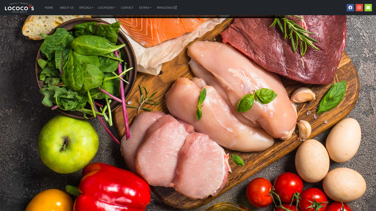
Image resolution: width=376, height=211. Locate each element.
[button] (93, 7)
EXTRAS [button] (144, 8)
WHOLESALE (165, 8)
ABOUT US (67, 8)
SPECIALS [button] (85, 8)
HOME (49, 8)
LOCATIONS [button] (105, 8)
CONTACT (127, 8)
